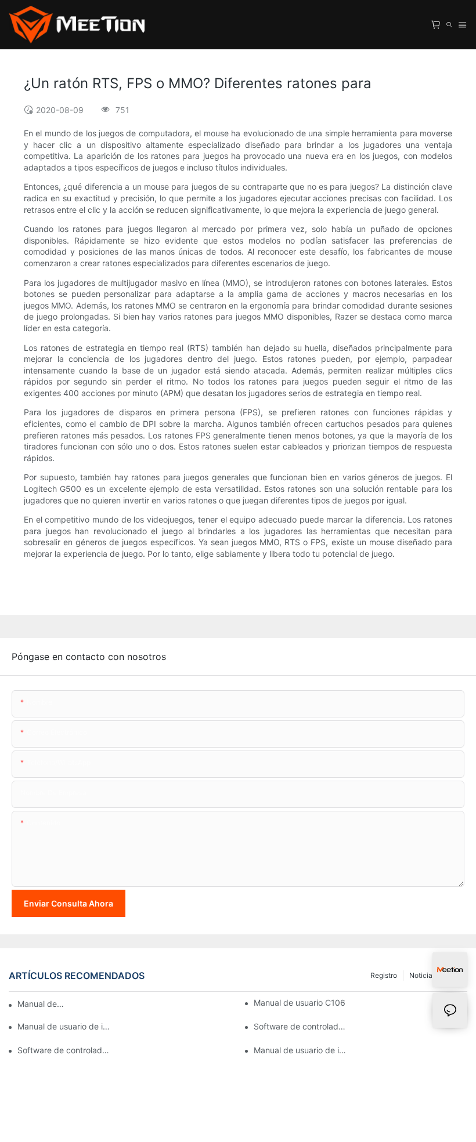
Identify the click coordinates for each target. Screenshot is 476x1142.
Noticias (422, 975)
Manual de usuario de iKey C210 (65, 1026)
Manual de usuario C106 (299, 1002)
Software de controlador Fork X (301, 1026)
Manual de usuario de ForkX (41, 1004)
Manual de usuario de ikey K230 (301, 1050)
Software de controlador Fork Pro (65, 1050)
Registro (383, 975)
